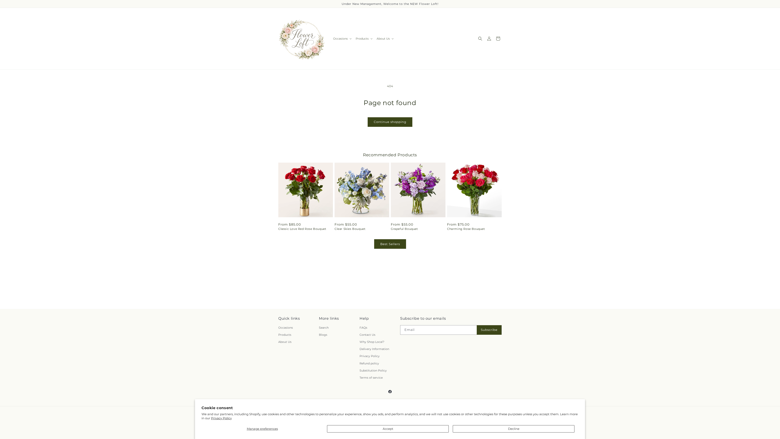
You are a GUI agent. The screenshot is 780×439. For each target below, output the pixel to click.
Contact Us (367, 335)
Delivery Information (374, 349)
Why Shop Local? (372, 342)
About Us (284, 342)
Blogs (323, 335)
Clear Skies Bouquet (350, 229)
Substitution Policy (373, 370)
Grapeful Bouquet (404, 229)
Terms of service (371, 377)
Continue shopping (390, 122)
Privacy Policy (221, 418)
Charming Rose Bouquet (466, 229)
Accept (388, 429)
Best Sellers (390, 244)
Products (284, 335)
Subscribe (489, 330)
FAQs (363, 327)
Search (324, 327)
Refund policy (369, 363)
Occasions (285, 327)
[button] (342, 38)
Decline (513, 429)
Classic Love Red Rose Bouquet (302, 229)
